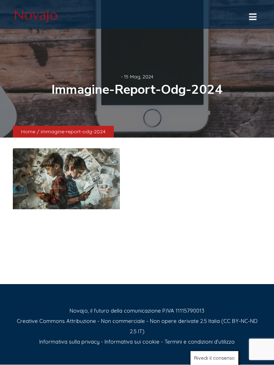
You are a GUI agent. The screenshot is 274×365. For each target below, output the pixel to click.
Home (29, 131)
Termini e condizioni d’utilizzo (199, 341)
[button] (252, 15)
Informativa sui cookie (132, 341)
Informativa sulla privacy (69, 341)
